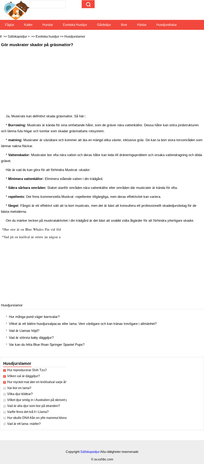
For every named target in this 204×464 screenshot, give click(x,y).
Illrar (124, 24)
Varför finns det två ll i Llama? (28, 412)
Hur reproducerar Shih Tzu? (27, 370)
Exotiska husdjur (75, 24)
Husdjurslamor (74, 36)
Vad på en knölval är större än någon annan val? (40, 237)
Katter (28, 24)
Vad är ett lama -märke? (24, 423)
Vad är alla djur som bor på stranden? (33, 406)
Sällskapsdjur (17, 36)
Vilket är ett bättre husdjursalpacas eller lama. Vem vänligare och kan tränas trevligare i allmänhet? (83, 324)
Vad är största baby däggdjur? (31, 338)
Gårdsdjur (104, 24)
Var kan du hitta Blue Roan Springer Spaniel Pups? (46, 345)
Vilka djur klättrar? (20, 394)
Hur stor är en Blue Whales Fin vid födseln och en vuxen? (47, 229)
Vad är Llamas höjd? (24, 331)
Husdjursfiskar (166, 24)
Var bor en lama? (19, 388)
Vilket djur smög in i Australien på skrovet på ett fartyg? (37, 400)
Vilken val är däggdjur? (23, 376)
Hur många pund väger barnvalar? (34, 317)
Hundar (47, 24)
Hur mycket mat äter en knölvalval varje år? (37, 382)
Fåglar (9, 24)
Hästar (141, 24)
